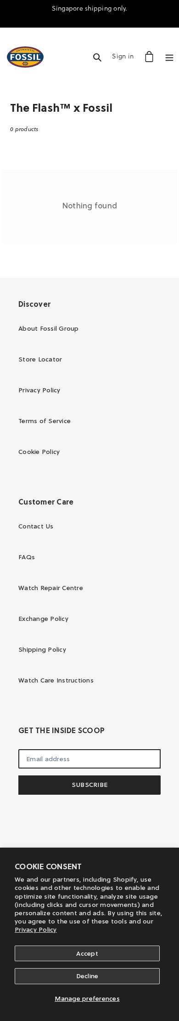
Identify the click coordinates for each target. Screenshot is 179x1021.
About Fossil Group (48, 328)
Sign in (125, 56)
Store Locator (40, 359)
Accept (87, 953)
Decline (87, 976)
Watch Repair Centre (50, 587)
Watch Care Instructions (56, 680)
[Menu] (169, 56)
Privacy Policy (36, 929)
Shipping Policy (42, 649)
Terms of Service (44, 420)
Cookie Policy (39, 451)
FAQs (26, 557)
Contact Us (36, 526)
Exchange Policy (43, 618)
